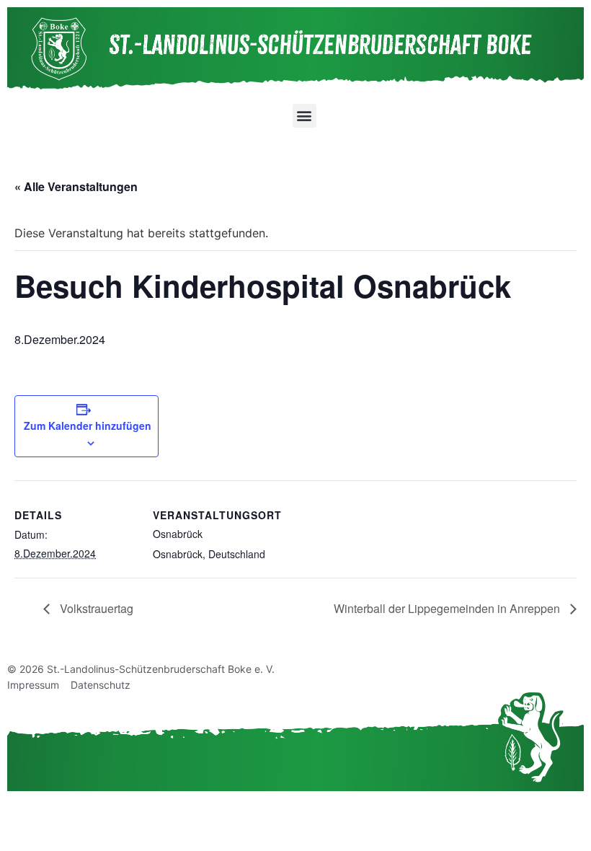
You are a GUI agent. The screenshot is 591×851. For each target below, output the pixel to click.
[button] (304, 116)
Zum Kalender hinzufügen (87, 425)
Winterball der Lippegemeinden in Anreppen (448, 608)
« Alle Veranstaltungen (76, 186)
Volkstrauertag (95, 608)
